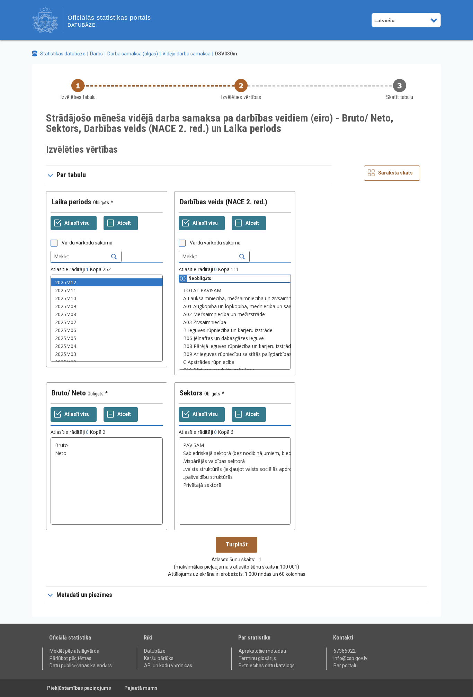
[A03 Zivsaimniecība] (235, 322)
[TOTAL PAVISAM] (235, 290)
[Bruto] (106, 445)
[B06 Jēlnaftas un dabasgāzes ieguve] (235, 338)
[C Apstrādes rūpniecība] (235, 362)
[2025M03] (106, 354)
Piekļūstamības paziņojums (79, 688)
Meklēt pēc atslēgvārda (74, 651)
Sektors (191, 393)
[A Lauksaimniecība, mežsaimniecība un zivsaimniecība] (235, 298)
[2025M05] (106, 338)
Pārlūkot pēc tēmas (70, 658)
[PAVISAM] (235, 445)
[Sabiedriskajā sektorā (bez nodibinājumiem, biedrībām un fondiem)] (235, 453)
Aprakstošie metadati (262, 651)
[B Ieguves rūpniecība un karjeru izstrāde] (235, 330)
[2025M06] (106, 330)
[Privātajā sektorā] (235, 485)
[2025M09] (106, 306)
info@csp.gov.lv (350, 658)
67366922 (344, 651)
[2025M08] (106, 314)
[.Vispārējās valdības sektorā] (235, 461)
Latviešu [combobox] (384, 20)
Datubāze (155, 651)
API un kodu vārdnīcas (168, 665)
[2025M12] (106, 282)
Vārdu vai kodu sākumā (87, 242)
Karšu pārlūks (158, 658)
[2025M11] (106, 290)
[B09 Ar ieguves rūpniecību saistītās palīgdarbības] (235, 354)
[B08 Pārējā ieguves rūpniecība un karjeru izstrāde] (235, 346)
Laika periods (71, 202)
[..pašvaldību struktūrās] (235, 477)
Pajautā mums (141, 688)
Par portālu (345, 665)
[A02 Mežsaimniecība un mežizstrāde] (235, 314)
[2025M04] (106, 346)
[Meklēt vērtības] (114, 256)
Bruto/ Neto (69, 393)
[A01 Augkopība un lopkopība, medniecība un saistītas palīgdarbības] (235, 306)
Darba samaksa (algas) (132, 53)
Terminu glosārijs (257, 658)
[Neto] (106, 453)
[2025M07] (106, 322)
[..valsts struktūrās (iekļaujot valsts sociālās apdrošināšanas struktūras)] (235, 469)
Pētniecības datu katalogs (267, 665)
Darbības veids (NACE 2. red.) (223, 202)
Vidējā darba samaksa (186, 53)
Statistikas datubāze (63, 53)
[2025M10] (106, 298)
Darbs (96, 53)
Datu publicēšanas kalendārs (81, 665)
